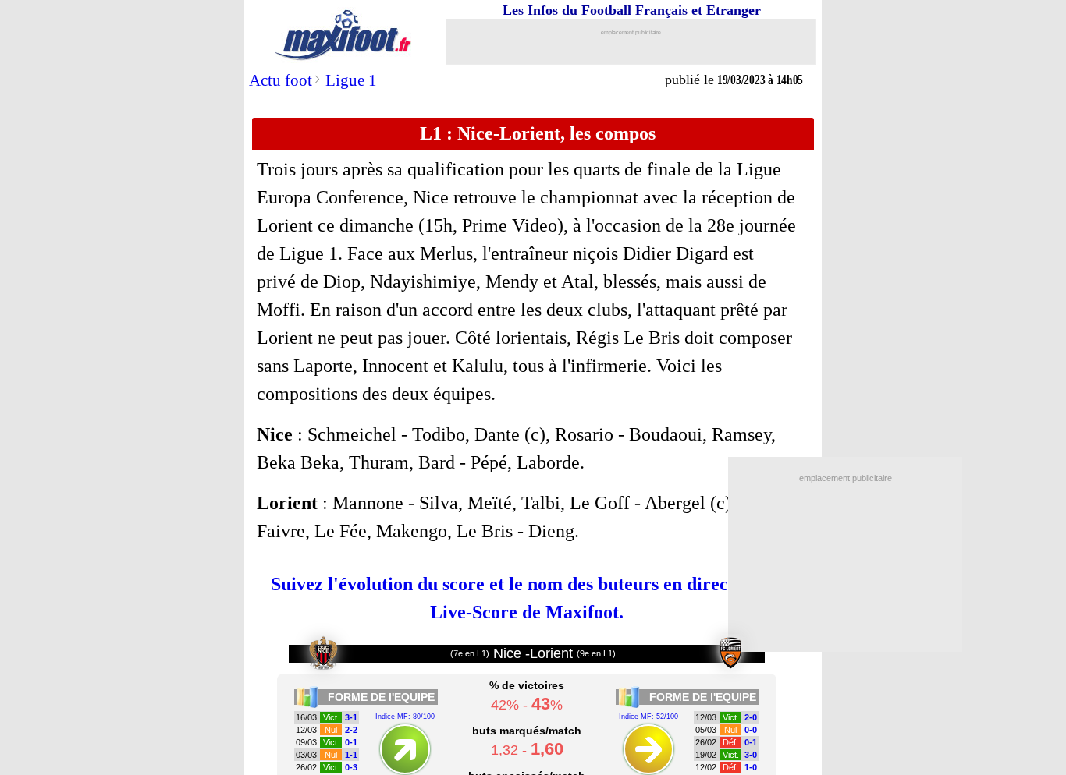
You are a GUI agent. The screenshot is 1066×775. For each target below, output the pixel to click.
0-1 (351, 742)
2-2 (351, 729)
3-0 (750, 754)
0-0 (750, 729)
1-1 (351, 754)
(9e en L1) (596, 653)
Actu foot (280, 80)
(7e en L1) (469, 653)
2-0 (750, 717)
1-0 (750, 767)
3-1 (351, 717)
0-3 (351, 767)
